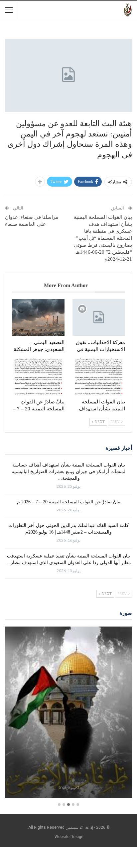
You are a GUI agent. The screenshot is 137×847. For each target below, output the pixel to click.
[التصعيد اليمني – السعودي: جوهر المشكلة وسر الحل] (38, 317)
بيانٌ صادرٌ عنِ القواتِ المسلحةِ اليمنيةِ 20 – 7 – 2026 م (68, 501)
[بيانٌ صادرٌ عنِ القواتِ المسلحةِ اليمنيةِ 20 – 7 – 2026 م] (38, 376)
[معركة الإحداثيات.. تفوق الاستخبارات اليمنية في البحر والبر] (98, 317)
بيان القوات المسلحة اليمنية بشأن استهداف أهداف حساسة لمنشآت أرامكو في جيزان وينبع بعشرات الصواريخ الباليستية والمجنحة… (68, 472)
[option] (68, 713)
